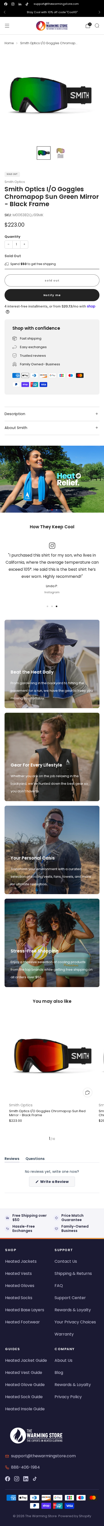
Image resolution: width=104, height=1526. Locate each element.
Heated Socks (18, 1298)
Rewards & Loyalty (73, 1310)
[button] (47, 510)
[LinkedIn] (25, 1478)
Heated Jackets (21, 1261)
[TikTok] (34, 1478)
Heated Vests (18, 1273)
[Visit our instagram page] (12, 4)
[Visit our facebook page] (5, 4)
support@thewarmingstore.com (56, 4)
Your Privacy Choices (75, 1322)
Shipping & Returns (73, 1273)
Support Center (70, 1298)
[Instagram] (16, 1478)
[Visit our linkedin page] (19, 4)
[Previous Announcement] (5, 12)
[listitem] (52, 12)
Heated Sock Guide (24, 1397)
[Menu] (7, 25)
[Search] (96, 25)
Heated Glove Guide (25, 1385)
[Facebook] (7, 1478)
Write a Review (57, 1183)
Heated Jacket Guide (26, 1360)
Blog (59, 1372)
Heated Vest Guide (23, 1372)
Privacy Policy (68, 1397)
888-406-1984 (25, 1467)
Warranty (64, 1334)
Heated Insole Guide (25, 1409)
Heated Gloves (19, 1286)
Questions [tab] (35, 1159)
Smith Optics (15, 182)
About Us (63, 1360)
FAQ (59, 1286)
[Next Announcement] (99, 12)
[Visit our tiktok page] (27, 4)
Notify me (52, 295)
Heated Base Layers (24, 1310)
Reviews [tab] (12, 1159)
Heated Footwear (22, 1322)
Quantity (12, 236)
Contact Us (66, 1261)
